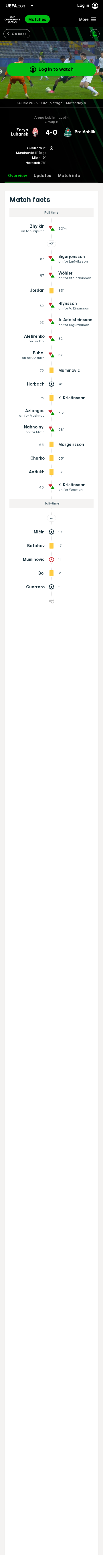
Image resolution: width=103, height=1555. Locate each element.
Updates (42, 176)
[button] (86, 19)
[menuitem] (49, 19)
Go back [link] (19, 33)
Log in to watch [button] (56, 69)
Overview (17, 176)
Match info (69, 176)
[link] (37, 19)
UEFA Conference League (12, 19)
